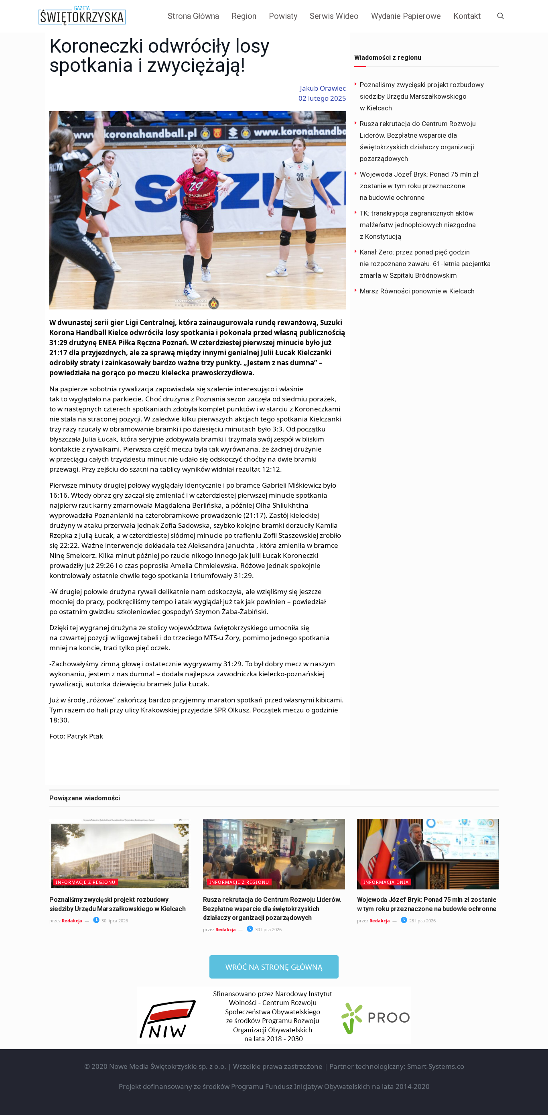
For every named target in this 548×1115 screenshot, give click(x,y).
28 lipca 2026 (422, 921)
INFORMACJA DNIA (386, 882)
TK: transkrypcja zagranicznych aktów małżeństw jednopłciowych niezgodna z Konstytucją (418, 224)
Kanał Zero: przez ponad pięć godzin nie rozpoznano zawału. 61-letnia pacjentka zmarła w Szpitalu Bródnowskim (425, 263)
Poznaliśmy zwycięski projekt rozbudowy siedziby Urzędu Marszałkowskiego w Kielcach (422, 96)
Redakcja (72, 921)
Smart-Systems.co (435, 1066)
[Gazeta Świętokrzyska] (82, 16)
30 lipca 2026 (114, 921)
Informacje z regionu (86, 882)
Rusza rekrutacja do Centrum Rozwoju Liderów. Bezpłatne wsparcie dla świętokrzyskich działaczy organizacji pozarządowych (272, 909)
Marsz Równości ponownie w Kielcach (417, 291)
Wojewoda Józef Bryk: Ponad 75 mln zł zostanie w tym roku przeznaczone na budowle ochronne (419, 185)
